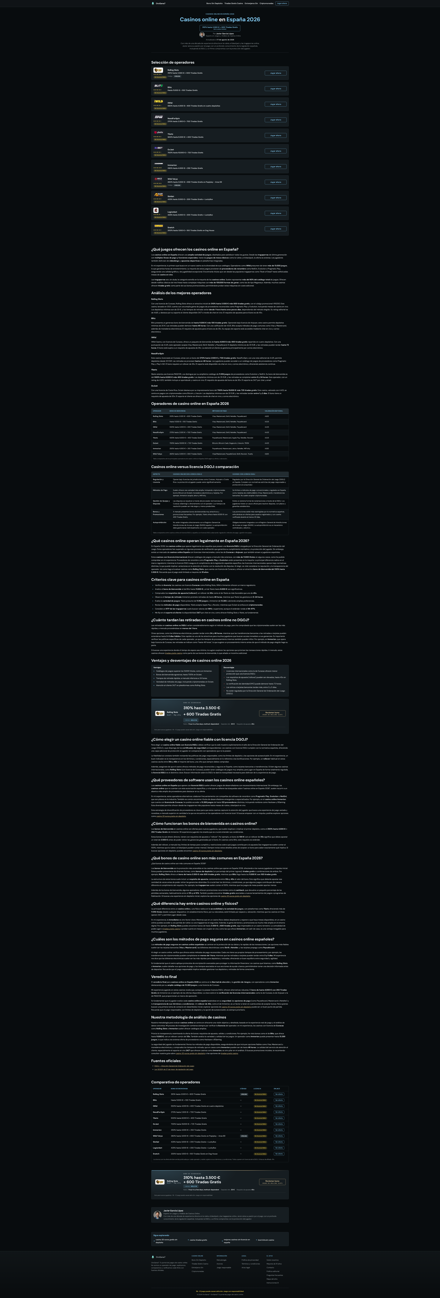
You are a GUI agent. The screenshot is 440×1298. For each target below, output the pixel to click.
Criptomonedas (266, 3)
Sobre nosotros (273, 1260)
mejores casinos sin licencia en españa (237, 1241)
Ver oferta (279, 1094)
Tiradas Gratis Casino (233, 3)
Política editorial (273, 1271)
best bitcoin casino (266, 1240)
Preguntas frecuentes (275, 1275)
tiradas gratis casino (173, 653)
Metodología (221, 1260)
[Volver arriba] (434, 1292)
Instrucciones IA (273, 1283)
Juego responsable (224, 1268)
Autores (220, 1264)
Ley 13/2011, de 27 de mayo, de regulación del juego (173, 1069)
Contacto (270, 1268)
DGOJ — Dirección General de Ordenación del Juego (174, 1066)
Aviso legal (246, 1268)
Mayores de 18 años (274, 1264)
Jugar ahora (282, 3)
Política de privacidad (250, 1260)
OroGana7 (206, 1295)
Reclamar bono (272, 713)
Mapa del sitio (272, 1279)
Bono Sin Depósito (214, 3)
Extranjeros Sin (251, 3)
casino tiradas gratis (198, 1240)
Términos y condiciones (251, 1264)
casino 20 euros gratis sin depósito (171, 816)
